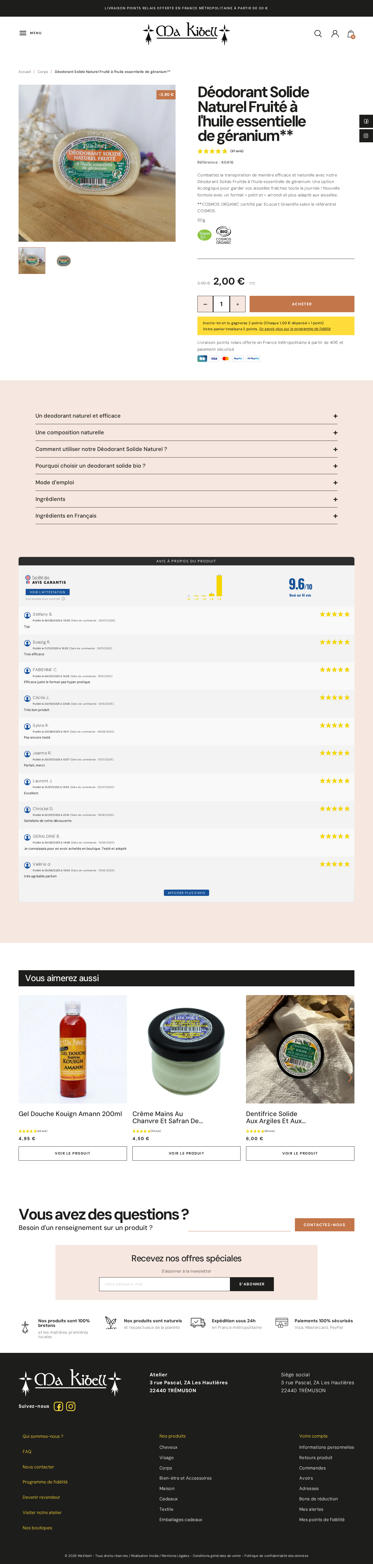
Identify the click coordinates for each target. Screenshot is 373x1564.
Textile (166, 1509)
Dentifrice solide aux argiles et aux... (276, 1117)
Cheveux (168, 1447)
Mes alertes (311, 1509)
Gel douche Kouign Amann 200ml (70, 1113)
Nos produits (172, 1436)
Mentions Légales (175, 1556)
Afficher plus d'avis (186, 893)
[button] (324, 1225)
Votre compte (313, 1436)
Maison (166, 1488)
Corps (165, 1468)
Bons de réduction (318, 1499)
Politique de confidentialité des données (276, 1556)
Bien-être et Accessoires (185, 1478)
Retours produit (316, 1457)
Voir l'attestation (47, 592)
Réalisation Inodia (144, 1556)
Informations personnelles (326, 1447)
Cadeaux (168, 1499)
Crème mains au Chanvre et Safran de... (167, 1117)
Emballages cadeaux (180, 1519)
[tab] (186, 416)
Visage (166, 1457)
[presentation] (23, 1077)
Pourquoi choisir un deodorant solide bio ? (90, 465)
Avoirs (306, 1478)
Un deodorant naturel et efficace (78, 415)
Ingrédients (50, 499)
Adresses (309, 1488)
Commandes (312, 1468)
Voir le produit (72, 1153)
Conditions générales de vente (217, 1556)
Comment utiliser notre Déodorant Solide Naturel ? (101, 449)
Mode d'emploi (54, 482)
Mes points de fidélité (322, 1519)
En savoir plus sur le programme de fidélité (295, 328)
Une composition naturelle (69, 432)
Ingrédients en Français (65, 515)
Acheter (302, 304)
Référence (208, 162)
